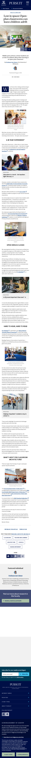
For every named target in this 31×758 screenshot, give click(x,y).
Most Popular (6, 8)
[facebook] (3, 714)
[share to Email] (19, 556)
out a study (22, 191)
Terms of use (23, 529)
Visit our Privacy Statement (18, 748)
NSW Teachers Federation (20, 498)
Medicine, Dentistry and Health (21, 534)
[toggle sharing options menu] (29, 49)
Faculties (5, 697)
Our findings (5, 330)
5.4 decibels (20, 272)
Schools (21, 542)
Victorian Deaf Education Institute (17, 213)
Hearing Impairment (15, 547)
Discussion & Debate (18, 8)
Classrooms (7, 537)
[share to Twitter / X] (12, 556)
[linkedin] (7, 714)
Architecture (11, 542)
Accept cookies (8, 754)
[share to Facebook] (8, 556)
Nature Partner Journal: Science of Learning (14, 331)
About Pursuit (6, 706)
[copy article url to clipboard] (23, 556)
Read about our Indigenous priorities (14, 737)
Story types (6, 701)
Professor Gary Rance (11, 62)
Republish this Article (11, 529)
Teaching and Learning (20, 537)
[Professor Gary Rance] (15, 68)
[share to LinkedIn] (15, 556)
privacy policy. (20, 677)
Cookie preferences (23, 754)
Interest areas (7, 693)
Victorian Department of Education (13, 488)
